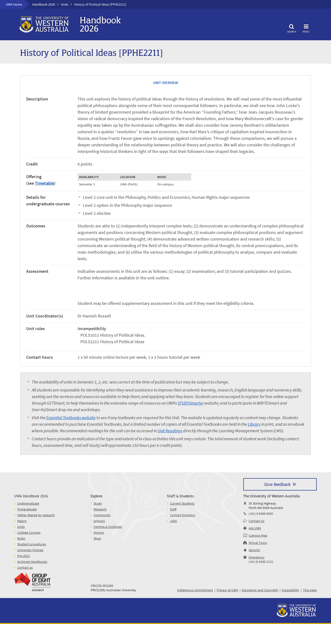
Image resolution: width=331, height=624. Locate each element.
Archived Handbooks (32, 561)
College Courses (28, 532)
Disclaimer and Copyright (260, 590)
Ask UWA (255, 528)
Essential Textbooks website (71, 417)
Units (64, 4)
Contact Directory (182, 515)
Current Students (182, 503)
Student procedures (31, 544)
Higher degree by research (36, 515)
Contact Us (256, 521)
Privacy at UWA (227, 590)
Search (291, 31)
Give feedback (277, 484)
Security (254, 550)
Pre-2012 (23, 556)
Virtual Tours (258, 543)
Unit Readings (170, 430)
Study (98, 503)
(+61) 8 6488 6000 (261, 513)
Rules (21, 538)
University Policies (30, 550)
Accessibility (290, 590)
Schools (99, 521)
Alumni (99, 532)
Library (254, 424)
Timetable (44, 183)
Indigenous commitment (195, 590)
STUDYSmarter (191, 403)
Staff (173, 509)
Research (100, 509)
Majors (22, 521)
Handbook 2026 (43, 4)
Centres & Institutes (108, 526)
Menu (306, 31)
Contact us (25, 567)
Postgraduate (27, 509)
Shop (97, 538)
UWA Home (14, 4)
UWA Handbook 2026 (31, 495)
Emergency (257, 557)
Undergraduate (28, 503)
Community (102, 515)
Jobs (173, 521)
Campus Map (258, 535)
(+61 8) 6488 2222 (261, 561)
